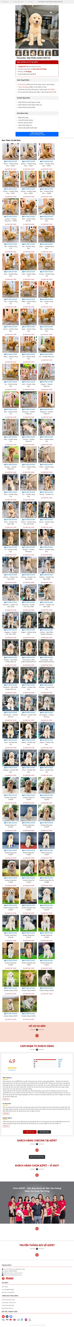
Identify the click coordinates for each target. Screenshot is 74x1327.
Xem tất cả (29, 1132)
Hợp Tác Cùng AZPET (8, 1292)
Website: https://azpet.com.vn (13, 1273)
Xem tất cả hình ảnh (37, 1157)
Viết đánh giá (44, 1132)
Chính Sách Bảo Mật (8, 1305)
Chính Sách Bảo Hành (8, 1299)
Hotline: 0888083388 (10, 1271)
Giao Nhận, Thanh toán (9, 1302)
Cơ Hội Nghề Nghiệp (8, 1289)
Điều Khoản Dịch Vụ (8, 1308)
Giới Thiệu (5, 1286)
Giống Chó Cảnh (18, 1)
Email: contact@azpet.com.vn (13, 1275)
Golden (30, 1)
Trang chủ (5, 1)
